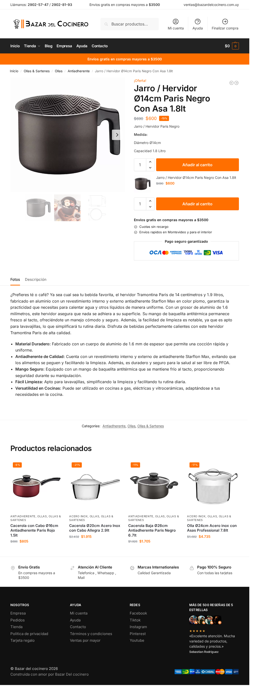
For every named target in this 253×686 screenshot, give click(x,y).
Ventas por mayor (85, 640)
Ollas (59, 71)
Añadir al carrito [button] (36, 551)
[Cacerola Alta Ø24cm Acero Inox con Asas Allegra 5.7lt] (231, 82)
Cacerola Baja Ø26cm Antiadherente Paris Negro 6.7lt (152, 530)
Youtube (137, 640)
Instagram (138, 626)
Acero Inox (78, 516)
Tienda (16, 626)
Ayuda (197, 28)
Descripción (35, 279)
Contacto (78, 626)
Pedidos (17, 620)
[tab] (16, 279)
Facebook (138, 613)
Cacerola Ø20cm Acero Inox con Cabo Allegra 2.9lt (94, 528)
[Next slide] (117, 135)
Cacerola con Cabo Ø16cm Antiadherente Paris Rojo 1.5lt (34, 530)
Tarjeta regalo (22, 640)
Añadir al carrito (197, 164)
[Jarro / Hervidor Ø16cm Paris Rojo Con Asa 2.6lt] (236, 82)
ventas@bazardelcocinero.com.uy (211, 4)
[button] (232, 46)
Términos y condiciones (91, 633)
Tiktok (135, 620)
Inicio (14, 71)
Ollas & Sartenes (37, 71)
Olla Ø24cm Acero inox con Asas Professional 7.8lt (212, 528)
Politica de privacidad (29, 633)
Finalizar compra (225, 28)
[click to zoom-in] (67, 134)
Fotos (15, 279)
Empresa (18, 613)
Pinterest (138, 633)
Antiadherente (79, 71)
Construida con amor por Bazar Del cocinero (49, 674)
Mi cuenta (176, 28)
